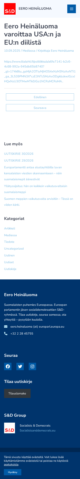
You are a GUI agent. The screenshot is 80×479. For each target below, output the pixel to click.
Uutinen (9, 255)
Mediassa (29, 51)
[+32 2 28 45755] (18, 333)
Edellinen (40, 97)
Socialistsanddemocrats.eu (37, 430)
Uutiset (9, 262)
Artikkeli (9, 228)
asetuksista (11, 464)
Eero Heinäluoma (35, 8)
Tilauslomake (17, 393)
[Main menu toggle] (71, 9)
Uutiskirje (10, 269)
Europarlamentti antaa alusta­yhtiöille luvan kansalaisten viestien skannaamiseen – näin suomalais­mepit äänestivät (33, 173)
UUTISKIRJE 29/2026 (18, 160)
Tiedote (9, 242)
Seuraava (40, 108)
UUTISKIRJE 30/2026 (18, 154)
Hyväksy (12, 472)
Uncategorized (14, 248)
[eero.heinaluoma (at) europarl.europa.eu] (34, 326)
